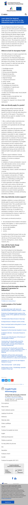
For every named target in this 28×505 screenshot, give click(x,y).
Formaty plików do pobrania (8, 443)
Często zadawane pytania (7, 410)
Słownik (3, 426)
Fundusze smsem (5, 453)
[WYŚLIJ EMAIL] (3, 380)
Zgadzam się (8, 502)
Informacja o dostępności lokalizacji (14, 397)
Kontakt (3, 457)
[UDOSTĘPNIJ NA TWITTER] (9, 380)
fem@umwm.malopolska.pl (8, 301)
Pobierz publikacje (6, 423)
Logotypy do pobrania (7, 413)
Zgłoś (21, 384)
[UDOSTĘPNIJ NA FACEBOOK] (6, 380)
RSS (2, 447)
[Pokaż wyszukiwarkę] (26, 14)
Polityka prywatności (6, 440)
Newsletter (4, 450)
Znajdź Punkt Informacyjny (10, 390)
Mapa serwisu (4, 406)
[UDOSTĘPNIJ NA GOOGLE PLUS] (12, 380)
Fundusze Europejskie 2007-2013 (9, 460)
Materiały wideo (5, 420)
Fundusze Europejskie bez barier (9, 430)
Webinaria (4, 416)
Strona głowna (5, 403)
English (3, 433)
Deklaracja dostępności (7, 436)
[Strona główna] (14, 3)
